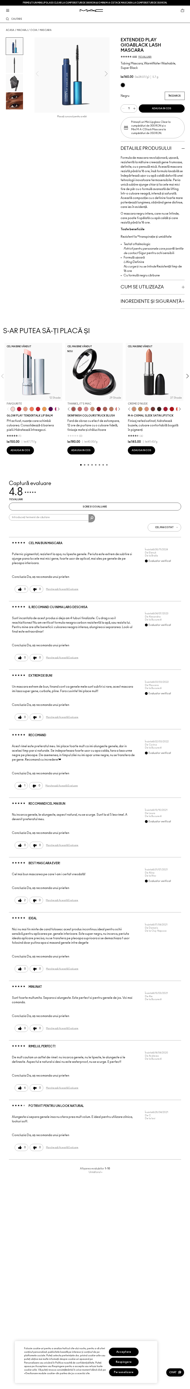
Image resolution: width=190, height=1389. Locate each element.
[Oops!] (44, 409)
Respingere (124, 1362)
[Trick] (50, 409)
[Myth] (146, 409)
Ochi (33, 30)
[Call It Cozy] (140, 409)
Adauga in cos (161, 108)
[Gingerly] (111, 409)
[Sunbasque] (92, 409)
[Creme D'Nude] (134, 409)
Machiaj (22, 30)
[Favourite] (12, 409)
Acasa (10, 30)
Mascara (45, 30)
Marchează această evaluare (62, 589)
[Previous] (8, 409)
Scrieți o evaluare (95, 507)
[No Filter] (105, 409)
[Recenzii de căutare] (92, 518)
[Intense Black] (123, 85)
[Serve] (38, 409)
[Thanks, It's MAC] (73, 409)
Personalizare (124, 1372)
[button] (175, 1372)
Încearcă (175, 96)
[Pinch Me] (79, 409)
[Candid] (31, 409)
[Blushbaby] (86, 409)
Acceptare (123, 1351)
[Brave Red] (165, 409)
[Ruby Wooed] (98, 409)
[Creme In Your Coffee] (152, 409)
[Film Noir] (159, 409)
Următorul (95, 1172)
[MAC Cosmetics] (91, 10)
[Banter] (19, 409)
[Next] (57, 409)
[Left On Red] (171, 409)
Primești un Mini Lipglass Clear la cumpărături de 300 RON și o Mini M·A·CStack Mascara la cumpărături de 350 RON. (95, 3)
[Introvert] (25, 409)
